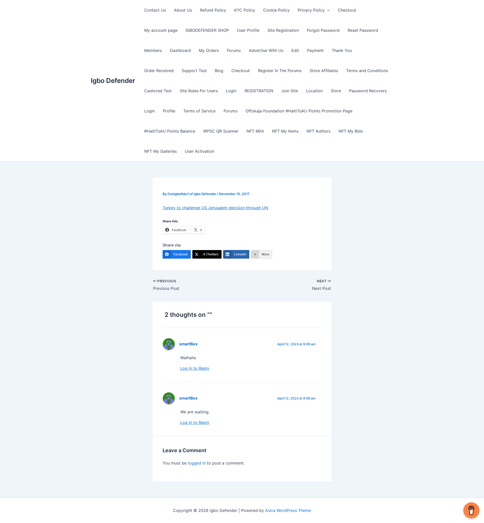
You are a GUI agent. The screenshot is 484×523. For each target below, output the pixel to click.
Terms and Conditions (367, 70)
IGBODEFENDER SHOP (207, 30)
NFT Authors (318, 131)
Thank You (342, 50)
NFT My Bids (351, 131)
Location (314, 90)
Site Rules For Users (199, 90)
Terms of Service (199, 110)
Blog (219, 70)
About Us (183, 10)
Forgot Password (323, 30)
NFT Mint (255, 131)
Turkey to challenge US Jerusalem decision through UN (215, 207)
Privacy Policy (311, 10)
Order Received (159, 70)
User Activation (199, 151)
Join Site (289, 90)
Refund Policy (213, 10)
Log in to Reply (194, 368)
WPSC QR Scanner (220, 131)
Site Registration (283, 30)
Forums (234, 50)
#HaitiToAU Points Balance (169, 131)
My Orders (209, 50)
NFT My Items (285, 131)
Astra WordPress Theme (288, 510)
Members (153, 50)
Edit (295, 50)
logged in (197, 463)
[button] (327, 10)
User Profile (248, 30)
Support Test (194, 70)
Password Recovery (368, 90)
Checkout (347, 10)
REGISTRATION (259, 90)
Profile (169, 110)
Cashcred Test (158, 90)
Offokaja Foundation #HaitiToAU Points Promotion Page (299, 110)
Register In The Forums (279, 70)
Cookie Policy (276, 10)
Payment (315, 50)
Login (231, 90)
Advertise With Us (266, 50)
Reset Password (363, 30)
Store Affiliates (324, 70)
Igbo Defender (113, 80)
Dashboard (180, 50)
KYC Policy (244, 10)
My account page (160, 30)
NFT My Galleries (160, 151)
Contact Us (155, 10)
